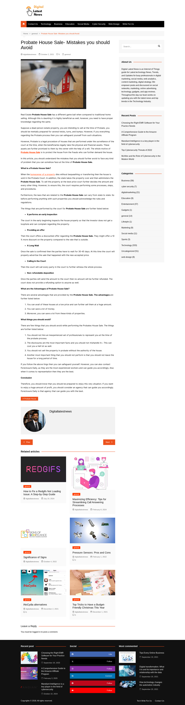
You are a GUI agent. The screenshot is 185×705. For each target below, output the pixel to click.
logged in (36, 632)
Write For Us (128, 24)
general (68, 54)
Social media (127, 233)
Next (108, 442)
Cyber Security (98, 24)
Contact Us (33, 24)
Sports (124, 239)
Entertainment (127, 204)
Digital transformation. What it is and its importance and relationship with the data (151, 669)
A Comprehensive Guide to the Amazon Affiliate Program (139, 133)
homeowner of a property (42, 174)
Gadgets (125, 210)
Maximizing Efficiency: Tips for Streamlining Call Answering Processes (89, 502)
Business (58, 24)
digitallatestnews (29, 54)
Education (70, 24)
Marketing (125, 228)
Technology (46, 24)
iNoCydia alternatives (35, 604)
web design (126, 257)
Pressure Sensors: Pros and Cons (91, 552)
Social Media (83, 24)
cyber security (127, 186)
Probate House (30, 399)
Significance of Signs (35, 557)
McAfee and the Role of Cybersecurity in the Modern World (141, 157)
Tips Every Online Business (151, 653)
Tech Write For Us (144, 701)
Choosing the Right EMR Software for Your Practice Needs (140, 124)
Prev (28, 442)
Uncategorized (128, 251)
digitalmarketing (128, 192)
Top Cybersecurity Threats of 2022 (136, 150)
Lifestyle (125, 222)
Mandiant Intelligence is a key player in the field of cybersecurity (140, 142)
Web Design (114, 24)
